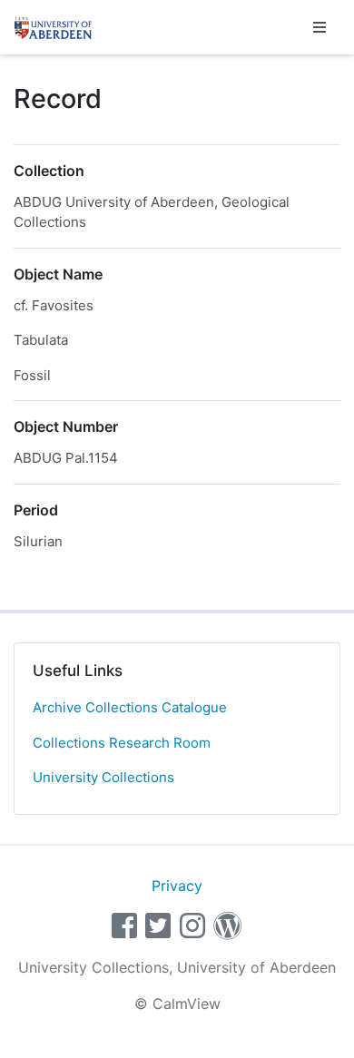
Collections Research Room (122, 742)
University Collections (103, 777)
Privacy (177, 886)
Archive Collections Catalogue (130, 707)
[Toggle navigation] (319, 27)
